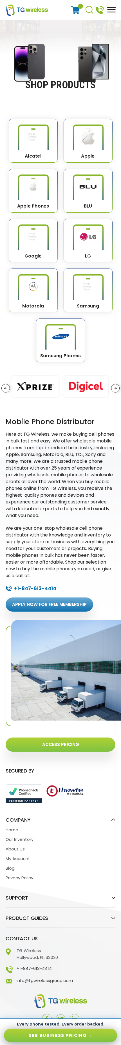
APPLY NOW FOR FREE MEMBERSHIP (49, 604)
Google (33, 256)
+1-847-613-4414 (100, 9)
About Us (15, 849)
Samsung (88, 306)
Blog (10, 868)
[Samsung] (88, 284)
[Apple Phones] (33, 184)
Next (115, 388)
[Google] (33, 234)
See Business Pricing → (60, 1035)
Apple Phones (33, 206)
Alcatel (33, 156)
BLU (88, 206)
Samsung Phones (60, 356)
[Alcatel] (33, 134)
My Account (18, 858)
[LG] (88, 234)
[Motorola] (33, 284)
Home (12, 830)
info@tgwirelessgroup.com (45, 980)
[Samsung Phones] (60, 334)
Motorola (33, 306)
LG (88, 256)
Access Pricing (60, 744)
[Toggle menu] (110, 9)
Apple (88, 156)
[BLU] (88, 184)
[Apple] (88, 134)
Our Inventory (19, 839)
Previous (5, 388)
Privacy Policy (19, 878)
